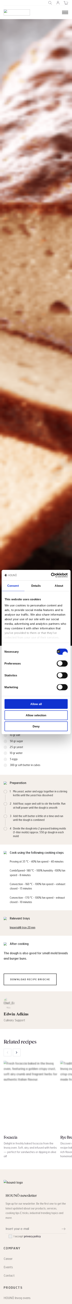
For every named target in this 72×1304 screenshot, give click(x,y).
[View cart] (65, 3)
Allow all (36, 704)
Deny (36, 726)
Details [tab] (36, 585)
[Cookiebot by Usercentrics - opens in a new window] (51, 575)
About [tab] (59, 585)
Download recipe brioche (30, 979)
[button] (17, 1052)
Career (8, 1259)
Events (8, 1267)
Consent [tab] (13, 585)
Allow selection (36, 715)
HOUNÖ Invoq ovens (17, 1298)
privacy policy (32, 1236)
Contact (9, 1275)
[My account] (58, 3)
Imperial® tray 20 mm (22, 927)
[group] (30, 1110)
